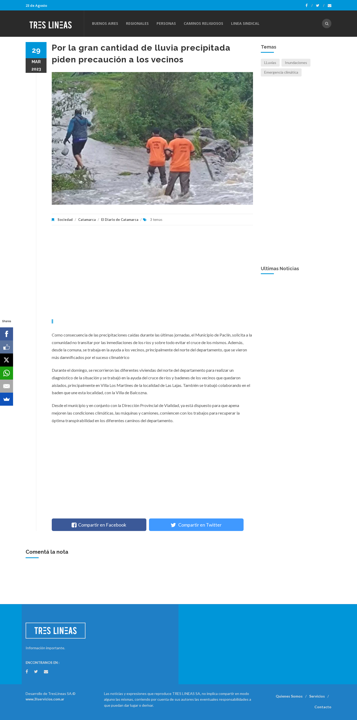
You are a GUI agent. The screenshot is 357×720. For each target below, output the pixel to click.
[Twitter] (320, 5)
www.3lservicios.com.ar (45, 699)
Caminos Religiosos (203, 23)
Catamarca (87, 219)
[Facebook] (309, 5)
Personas (166, 23)
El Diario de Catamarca (119, 219)
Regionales (137, 23)
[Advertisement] (152, 274)
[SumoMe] (6, 399)
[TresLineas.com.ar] (54, 23)
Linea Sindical (245, 23)
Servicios (317, 696)
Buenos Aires (105, 23)
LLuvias (270, 62)
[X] (6, 360)
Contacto (322, 707)
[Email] (6, 386)
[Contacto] (329, 5)
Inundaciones (296, 62)
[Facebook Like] (6, 346)
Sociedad (65, 219)
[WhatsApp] (6, 373)
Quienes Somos (289, 696)
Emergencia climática (281, 72)
